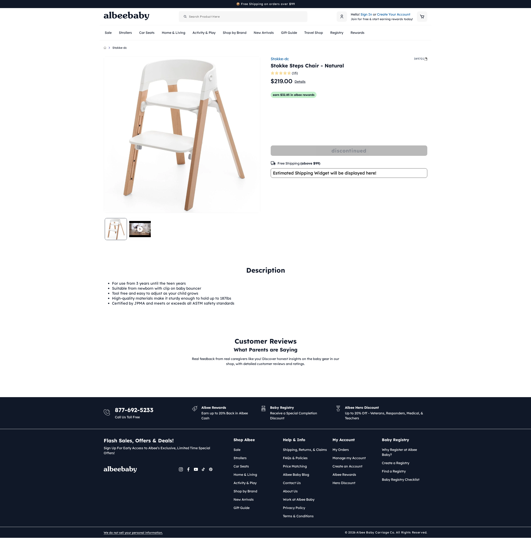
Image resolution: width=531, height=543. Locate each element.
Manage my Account (349, 458)
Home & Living (245, 474)
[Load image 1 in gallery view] (116, 229)
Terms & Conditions (298, 516)
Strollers (240, 458)
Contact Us (292, 483)
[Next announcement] (425, 4)
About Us (290, 491)
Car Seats (241, 466)
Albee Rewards (344, 474)
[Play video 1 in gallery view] (140, 229)
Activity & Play (245, 483)
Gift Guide (242, 508)
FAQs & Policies (295, 458)
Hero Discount (343, 483)
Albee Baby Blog (296, 474)
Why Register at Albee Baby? (399, 452)
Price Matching (295, 466)
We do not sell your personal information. (133, 532)
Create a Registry (395, 463)
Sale (237, 450)
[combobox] (243, 16)
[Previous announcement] (105, 4)
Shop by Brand (245, 491)
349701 (419, 59)
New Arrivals (244, 499)
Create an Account (347, 466)
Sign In (366, 14)
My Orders (340, 450)
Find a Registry (394, 471)
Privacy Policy (294, 508)
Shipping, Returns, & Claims (305, 450)
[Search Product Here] (185, 16)
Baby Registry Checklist (400, 479)
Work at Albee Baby (298, 499)
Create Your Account (393, 14)
